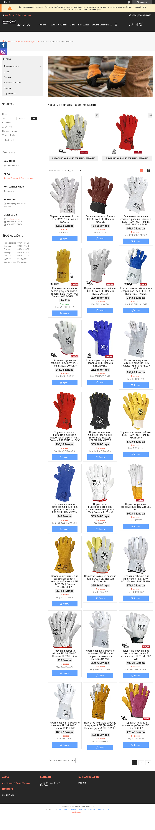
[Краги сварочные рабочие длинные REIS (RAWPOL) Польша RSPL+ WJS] (64, 701)
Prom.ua (90, 806)
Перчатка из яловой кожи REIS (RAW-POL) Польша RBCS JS (64, 219)
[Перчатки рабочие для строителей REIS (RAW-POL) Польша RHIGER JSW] (136, 555)
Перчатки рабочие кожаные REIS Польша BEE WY (136, 507)
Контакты (83, 24)
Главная (42, 24)
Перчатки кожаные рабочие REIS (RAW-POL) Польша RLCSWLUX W (65, 653)
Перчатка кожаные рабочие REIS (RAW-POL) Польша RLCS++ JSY (100, 579)
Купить (66, 238)
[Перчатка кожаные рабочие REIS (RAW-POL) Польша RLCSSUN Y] (136, 411)
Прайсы (7, 88)
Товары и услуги (58, 24)
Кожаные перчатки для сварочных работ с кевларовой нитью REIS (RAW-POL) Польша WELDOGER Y (64, 581)
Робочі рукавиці (31, 41)
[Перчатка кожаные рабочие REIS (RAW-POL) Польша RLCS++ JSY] (100, 555)
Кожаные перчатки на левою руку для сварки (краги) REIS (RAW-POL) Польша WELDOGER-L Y (64, 292)
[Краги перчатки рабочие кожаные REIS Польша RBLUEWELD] (100, 339)
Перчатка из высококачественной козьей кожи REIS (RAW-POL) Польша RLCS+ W (100, 508)
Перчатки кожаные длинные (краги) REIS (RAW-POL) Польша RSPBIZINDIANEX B (100, 436)
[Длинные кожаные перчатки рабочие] (127, 134)
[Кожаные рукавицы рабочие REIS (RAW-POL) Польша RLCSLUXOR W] (64, 339)
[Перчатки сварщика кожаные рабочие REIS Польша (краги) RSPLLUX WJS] (136, 339)
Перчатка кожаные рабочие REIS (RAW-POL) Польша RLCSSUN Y (136, 435)
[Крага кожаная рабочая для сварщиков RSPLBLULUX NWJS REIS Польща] (136, 267)
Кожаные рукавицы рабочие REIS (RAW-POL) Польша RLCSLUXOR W (65, 363)
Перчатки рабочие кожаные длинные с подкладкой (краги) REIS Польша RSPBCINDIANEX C (64, 436)
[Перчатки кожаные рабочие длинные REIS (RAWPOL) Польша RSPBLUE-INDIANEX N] (64, 483)
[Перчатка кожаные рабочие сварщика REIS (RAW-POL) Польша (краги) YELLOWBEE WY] (100, 701)
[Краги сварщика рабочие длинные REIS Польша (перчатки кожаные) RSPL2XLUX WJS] (100, 629)
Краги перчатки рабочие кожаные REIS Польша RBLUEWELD (100, 363)
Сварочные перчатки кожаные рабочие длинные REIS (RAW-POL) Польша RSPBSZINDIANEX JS (135, 220)
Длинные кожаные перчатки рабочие (127, 158)
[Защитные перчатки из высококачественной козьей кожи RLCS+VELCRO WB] (136, 629)
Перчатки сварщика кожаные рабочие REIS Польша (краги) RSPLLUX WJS (135, 364)
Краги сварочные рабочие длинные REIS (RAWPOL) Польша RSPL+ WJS (65, 725)
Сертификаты (10, 93)
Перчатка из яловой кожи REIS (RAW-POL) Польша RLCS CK (100, 219)
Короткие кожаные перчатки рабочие (73, 158)
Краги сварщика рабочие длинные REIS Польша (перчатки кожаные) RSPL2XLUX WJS (100, 654)
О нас (72, 24)
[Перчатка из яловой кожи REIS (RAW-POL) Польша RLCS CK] (100, 195)
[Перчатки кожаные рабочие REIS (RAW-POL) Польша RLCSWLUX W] (64, 629)
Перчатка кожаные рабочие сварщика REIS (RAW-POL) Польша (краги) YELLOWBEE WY (100, 726)
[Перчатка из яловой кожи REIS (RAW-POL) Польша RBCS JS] (64, 195)
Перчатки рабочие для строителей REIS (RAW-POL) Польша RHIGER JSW (135, 579)
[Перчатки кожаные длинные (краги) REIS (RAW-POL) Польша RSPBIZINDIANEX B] (100, 411)
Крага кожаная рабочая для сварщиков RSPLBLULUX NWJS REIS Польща (136, 291)
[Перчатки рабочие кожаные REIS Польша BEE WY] (136, 483)
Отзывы (7, 77)
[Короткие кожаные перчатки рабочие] (73, 134)
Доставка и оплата (102, 24)
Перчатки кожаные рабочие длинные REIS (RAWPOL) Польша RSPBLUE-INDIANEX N (65, 508)
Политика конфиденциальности (95, 809)
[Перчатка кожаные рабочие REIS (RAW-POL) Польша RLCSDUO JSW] (100, 267)
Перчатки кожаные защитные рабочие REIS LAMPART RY (135, 725)
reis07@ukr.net (13, 219)
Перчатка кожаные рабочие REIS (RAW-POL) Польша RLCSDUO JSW (100, 291)
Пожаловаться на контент (69, 809)
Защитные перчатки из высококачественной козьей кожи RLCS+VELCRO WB (136, 654)
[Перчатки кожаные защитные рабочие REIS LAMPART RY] (136, 701)
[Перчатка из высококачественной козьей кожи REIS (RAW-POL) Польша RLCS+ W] (100, 483)
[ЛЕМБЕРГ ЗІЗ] (9, 25)
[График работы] (136, 24)
